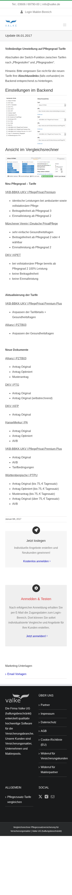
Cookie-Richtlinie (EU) (51, 742)
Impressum (47, 713)
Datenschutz (48, 722)
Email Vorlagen (16, 674)
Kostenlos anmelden (36, 561)
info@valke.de (51, 4)
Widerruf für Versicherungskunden (53, 756)
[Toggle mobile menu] (65, 25)
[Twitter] (40, 796)
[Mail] (52, 796)
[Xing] (46, 796)
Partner (45, 704)
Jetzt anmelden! (36, 636)
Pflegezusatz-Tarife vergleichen (19, 799)
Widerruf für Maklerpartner (49, 770)
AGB (44, 730)
